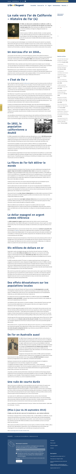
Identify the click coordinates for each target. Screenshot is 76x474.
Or (46, 5)
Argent (49, 5)
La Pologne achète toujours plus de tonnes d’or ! (62, 92)
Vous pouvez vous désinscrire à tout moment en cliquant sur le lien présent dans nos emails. (62, 46)
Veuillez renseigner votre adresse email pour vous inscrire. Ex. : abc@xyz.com (62, 33)
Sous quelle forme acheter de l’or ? (57, 456)
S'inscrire (19, 461)
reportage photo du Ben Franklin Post (20, 430)
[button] (1, 107)
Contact (52, 448)
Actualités (33, 5)
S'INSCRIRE (61, 50)
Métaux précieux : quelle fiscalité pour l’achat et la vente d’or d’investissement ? (59, 465)
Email (58, 27)
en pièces (16, 230)
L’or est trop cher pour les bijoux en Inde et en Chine (62, 60)
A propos (52, 440)
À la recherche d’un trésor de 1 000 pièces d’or (62, 106)
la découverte (26, 83)
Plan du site (52, 443)
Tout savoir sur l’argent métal (56, 458)
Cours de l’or (40, 5)
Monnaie (64, 5)
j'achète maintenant (63, 1)
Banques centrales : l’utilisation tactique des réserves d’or (62, 99)
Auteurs (9, 1)
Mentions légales (54, 445)
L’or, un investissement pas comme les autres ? (58, 462)
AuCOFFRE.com (15, 1)
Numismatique (56, 5)
